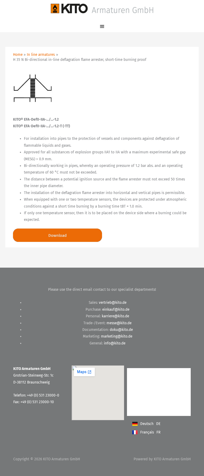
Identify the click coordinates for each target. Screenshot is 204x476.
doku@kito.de (121, 329)
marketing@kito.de (116, 336)
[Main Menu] (102, 26)
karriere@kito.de (115, 316)
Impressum (141, 410)
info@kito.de (114, 343)
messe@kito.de (119, 323)
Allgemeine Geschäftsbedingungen (150, 386)
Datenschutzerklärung (149, 400)
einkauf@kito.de (115, 309)
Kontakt (138, 373)
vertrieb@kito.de (112, 302)
